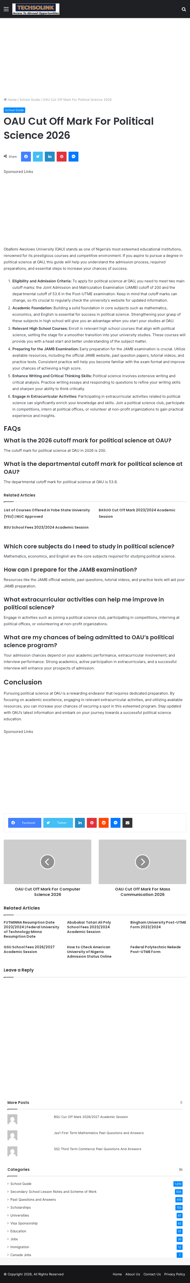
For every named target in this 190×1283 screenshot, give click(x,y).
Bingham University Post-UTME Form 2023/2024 (158, 925)
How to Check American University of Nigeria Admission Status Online (89, 952)
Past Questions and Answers (33, 1199)
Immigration (19, 1247)
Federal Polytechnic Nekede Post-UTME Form (155, 949)
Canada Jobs (20, 1255)
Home (12, 100)
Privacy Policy (174, 1274)
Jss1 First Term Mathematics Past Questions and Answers (99, 1133)
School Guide (30, 100)
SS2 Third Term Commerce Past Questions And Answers (97, 1149)
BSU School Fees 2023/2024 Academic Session (46, 527)
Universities (19, 1215)
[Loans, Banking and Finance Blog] (35, 9)
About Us (132, 1274)
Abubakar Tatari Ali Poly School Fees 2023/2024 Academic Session (89, 927)
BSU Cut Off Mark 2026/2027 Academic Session (91, 1117)
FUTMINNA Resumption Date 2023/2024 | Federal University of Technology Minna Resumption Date (31, 929)
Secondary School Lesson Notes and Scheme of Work (53, 1192)
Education (18, 1231)
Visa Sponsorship (24, 1223)
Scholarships (20, 1207)
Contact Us (152, 1274)
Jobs (14, 1239)
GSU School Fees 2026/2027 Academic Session (29, 949)
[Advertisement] (95, 57)
